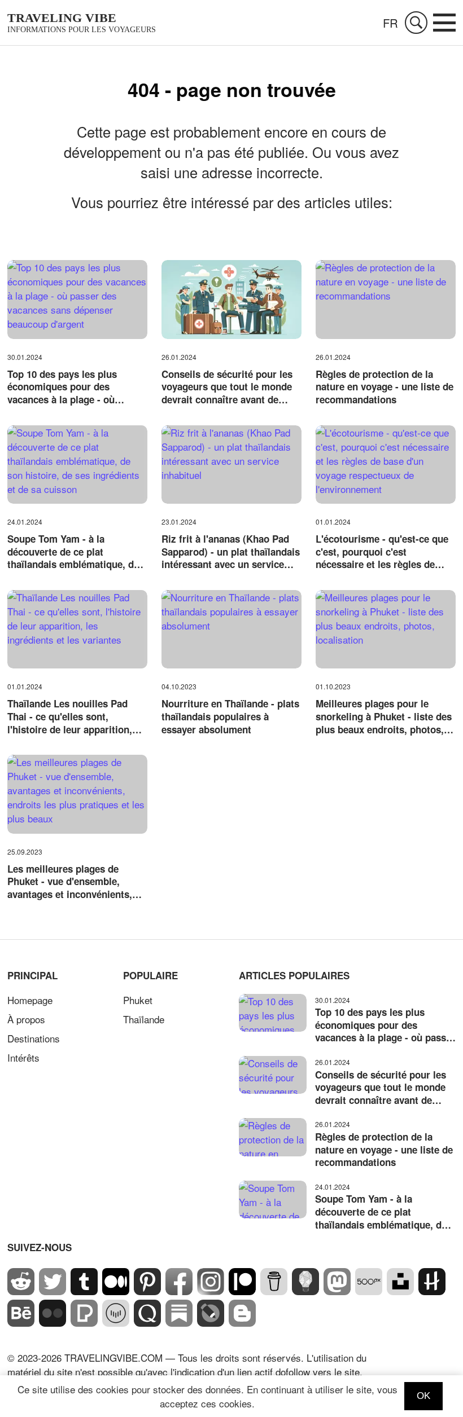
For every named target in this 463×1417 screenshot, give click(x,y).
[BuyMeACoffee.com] (273, 1291)
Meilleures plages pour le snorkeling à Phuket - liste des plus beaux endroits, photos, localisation (384, 716)
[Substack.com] (179, 1322)
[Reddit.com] (20, 1291)
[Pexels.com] (84, 1322)
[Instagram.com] (210, 1291)
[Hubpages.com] (431, 1291)
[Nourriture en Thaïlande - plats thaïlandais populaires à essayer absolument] (231, 629)
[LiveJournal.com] (210, 1322)
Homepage (30, 1000)
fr (390, 23)
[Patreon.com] (242, 1291)
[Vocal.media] (115, 1322)
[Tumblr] (84, 1291)
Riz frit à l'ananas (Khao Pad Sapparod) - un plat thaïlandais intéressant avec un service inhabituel (230, 552)
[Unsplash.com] (400, 1291)
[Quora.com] (147, 1322)
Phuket (137, 1000)
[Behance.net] (20, 1322)
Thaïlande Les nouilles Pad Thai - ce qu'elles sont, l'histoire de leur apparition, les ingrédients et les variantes (76, 716)
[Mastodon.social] (337, 1291)
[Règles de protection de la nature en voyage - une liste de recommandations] (386, 299)
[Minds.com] (305, 1291)
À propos (26, 1019)
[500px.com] (368, 1291)
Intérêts (23, 1057)
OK (423, 1395)
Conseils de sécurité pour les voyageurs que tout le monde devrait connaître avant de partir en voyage (226, 387)
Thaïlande (143, 1019)
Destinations (33, 1038)
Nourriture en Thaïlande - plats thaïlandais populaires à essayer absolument (230, 716)
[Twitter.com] (52, 1291)
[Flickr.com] (52, 1322)
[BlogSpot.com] (242, 1322)
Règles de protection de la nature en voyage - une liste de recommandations (384, 387)
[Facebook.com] (179, 1291)
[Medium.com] (115, 1291)
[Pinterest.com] (147, 1291)
